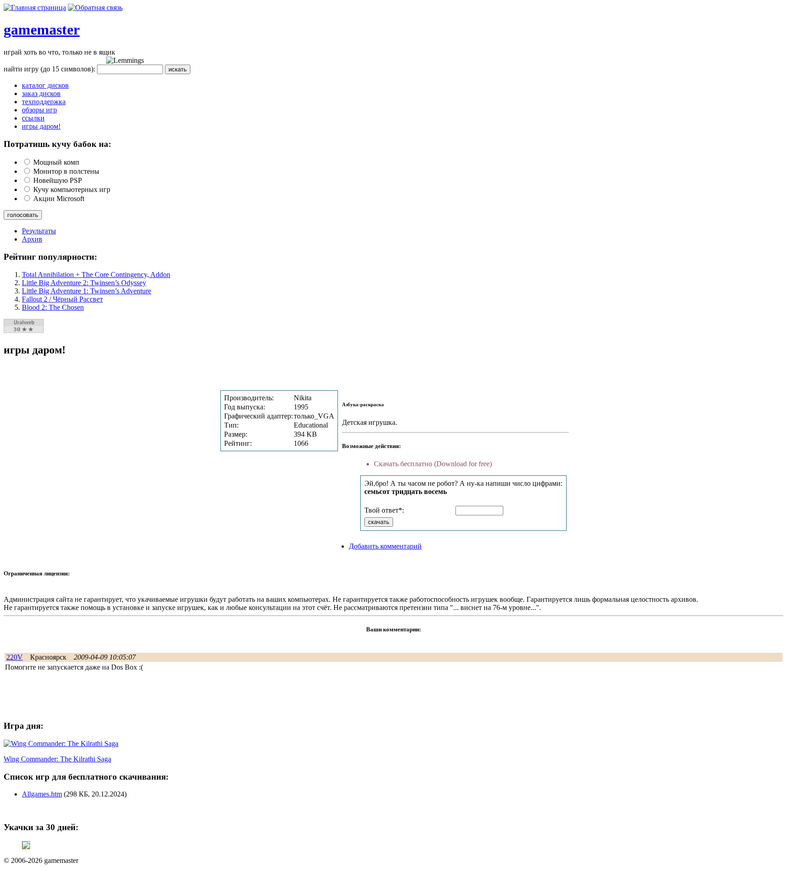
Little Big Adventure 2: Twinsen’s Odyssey (84, 283)
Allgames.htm (42, 794)
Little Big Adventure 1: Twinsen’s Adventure (86, 291)
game (20, 29)
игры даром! (41, 126)
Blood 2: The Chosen (53, 307)
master (58, 29)
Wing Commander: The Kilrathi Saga (57, 759)
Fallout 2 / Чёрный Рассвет (62, 299)
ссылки (33, 118)
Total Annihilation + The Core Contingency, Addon (96, 274)
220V (14, 657)
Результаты (39, 231)
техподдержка (44, 102)
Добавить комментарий (385, 546)
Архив (32, 239)
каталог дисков (45, 85)
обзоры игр (39, 110)
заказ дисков (41, 93)
